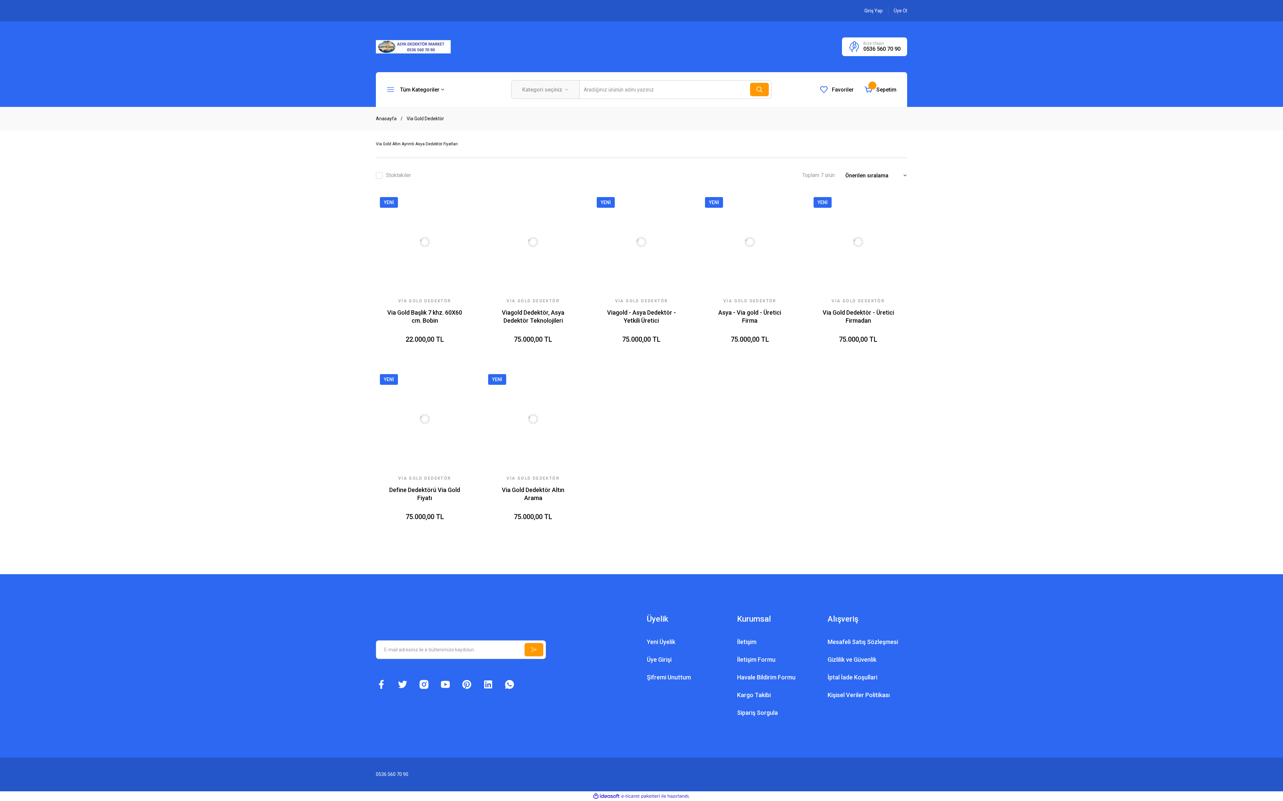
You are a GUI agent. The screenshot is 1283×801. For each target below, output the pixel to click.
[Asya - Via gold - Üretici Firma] (750, 242)
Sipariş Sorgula (757, 712)
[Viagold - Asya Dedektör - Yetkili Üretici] (641, 242)
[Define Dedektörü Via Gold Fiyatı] (424, 419)
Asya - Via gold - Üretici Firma (749, 316)
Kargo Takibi (754, 694)
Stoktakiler (398, 175)
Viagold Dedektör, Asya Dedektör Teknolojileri (533, 316)
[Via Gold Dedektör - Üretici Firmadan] (858, 242)
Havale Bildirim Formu (766, 677)
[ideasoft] (606, 796)
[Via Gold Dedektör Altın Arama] (533, 419)
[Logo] (413, 46)
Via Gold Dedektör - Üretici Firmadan (858, 316)
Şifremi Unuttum (669, 677)
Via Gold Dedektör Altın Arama (533, 493)
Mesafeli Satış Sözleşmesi (863, 641)
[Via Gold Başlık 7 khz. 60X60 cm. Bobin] (424, 242)
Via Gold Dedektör (425, 118)
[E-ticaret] (640, 796)
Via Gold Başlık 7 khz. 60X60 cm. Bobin (424, 316)
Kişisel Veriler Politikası (859, 694)
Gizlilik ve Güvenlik (852, 659)
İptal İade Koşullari (852, 677)
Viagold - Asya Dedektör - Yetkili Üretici (641, 316)
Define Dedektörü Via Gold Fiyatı (424, 493)
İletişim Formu (756, 659)
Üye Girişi (659, 659)
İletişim (746, 641)
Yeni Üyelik (661, 641)
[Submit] (534, 649)
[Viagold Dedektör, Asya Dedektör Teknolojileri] (533, 242)
